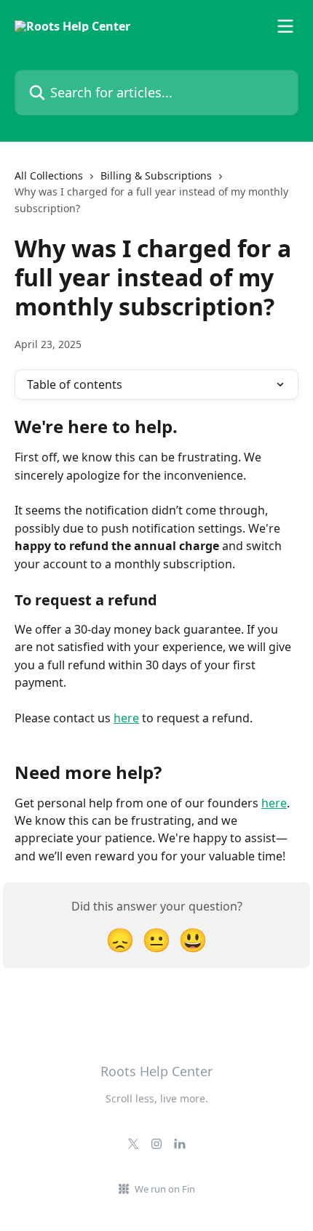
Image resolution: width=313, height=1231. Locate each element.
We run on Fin (165, 1188)
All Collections (49, 175)
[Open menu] (285, 26)
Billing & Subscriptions (156, 175)
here (126, 718)
